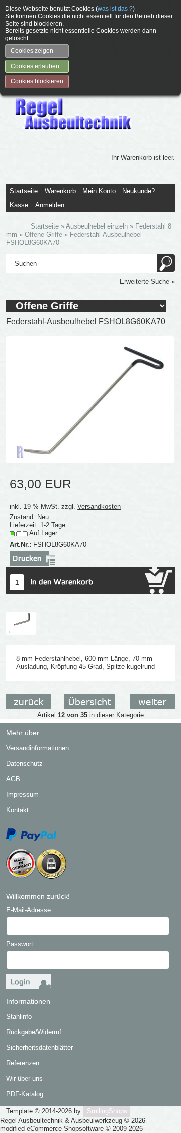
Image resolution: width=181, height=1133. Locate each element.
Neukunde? (138, 191)
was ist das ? (115, 8)
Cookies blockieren (37, 81)
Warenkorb (60, 191)
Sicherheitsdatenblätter (39, 1047)
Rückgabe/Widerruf (33, 1032)
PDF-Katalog (24, 1094)
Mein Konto (99, 191)
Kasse (19, 205)
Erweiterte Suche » (147, 281)
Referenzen (22, 1063)
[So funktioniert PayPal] (31, 834)
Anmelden (49, 205)
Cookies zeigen (32, 50)
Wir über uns (24, 1078)
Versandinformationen (37, 748)
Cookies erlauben (35, 66)
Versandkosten (99, 506)
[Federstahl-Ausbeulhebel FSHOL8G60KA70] (89, 399)
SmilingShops (107, 1111)
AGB (13, 779)
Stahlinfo (19, 1016)
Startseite (24, 191)
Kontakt (17, 810)
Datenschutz (24, 763)
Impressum (22, 794)
